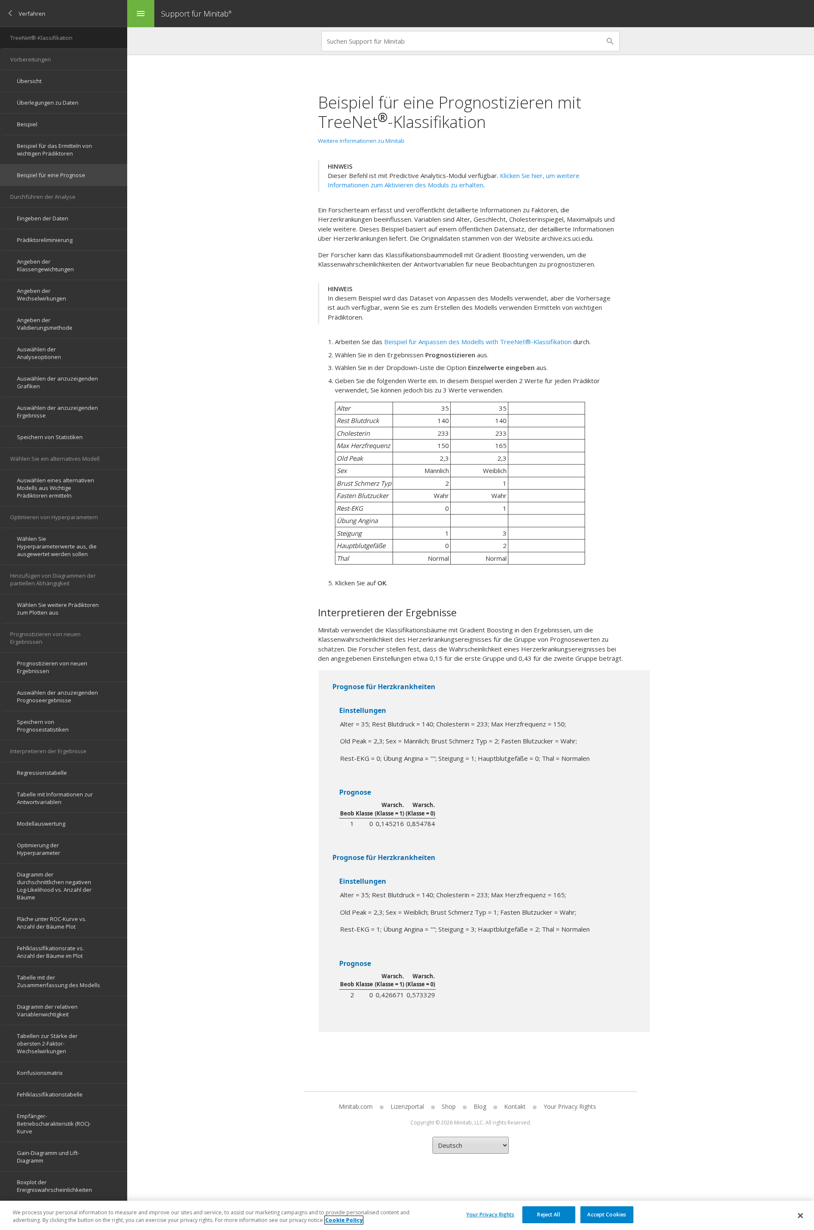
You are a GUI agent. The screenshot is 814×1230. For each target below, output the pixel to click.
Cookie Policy (343, 1220)
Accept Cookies (606, 1214)
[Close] (800, 1215)
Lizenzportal (407, 1106)
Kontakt (515, 1106)
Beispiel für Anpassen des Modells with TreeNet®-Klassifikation (477, 341)
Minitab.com (356, 1106)
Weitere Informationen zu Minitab (361, 141)
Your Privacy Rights (490, 1214)
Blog (480, 1106)
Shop (449, 1106)
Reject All (548, 1214)
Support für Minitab (196, 13)
